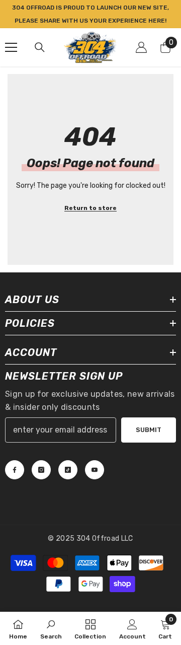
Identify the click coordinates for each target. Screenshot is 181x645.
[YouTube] (94, 469)
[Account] (141, 47)
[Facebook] (14, 469)
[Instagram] (41, 469)
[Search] (40, 47)
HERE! (157, 20)
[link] (51, 628)
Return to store (90, 207)
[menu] (11, 47)
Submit (148, 430)
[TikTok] (67, 469)
